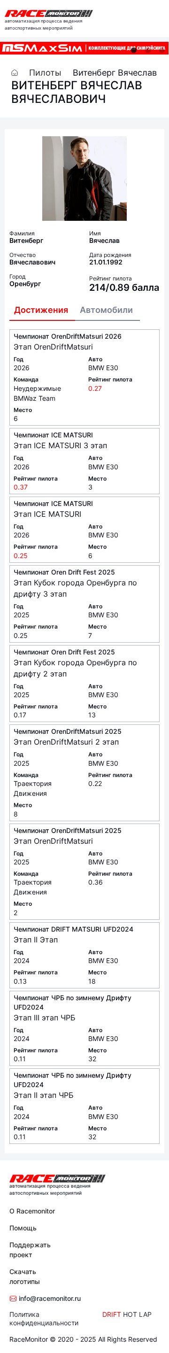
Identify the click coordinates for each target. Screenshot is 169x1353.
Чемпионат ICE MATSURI (53, 435)
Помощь (23, 1228)
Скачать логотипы (24, 1276)
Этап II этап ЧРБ (44, 1095)
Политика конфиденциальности (43, 1318)
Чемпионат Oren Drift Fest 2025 (64, 572)
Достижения (41, 310)
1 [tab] (133, 50)
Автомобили (106, 310)
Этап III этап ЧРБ (45, 1017)
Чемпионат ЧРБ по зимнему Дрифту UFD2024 (72, 1002)
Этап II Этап (36, 939)
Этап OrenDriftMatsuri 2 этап (66, 741)
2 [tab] (148, 50)
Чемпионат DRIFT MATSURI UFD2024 (73, 929)
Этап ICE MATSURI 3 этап (60, 445)
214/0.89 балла (124, 287)
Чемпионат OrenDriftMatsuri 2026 (68, 336)
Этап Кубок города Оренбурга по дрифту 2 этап (75, 668)
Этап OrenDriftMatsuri (53, 346)
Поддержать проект (30, 1250)
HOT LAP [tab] (137, 1314)
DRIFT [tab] (111, 1314)
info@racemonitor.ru (49, 1298)
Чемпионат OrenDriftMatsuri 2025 (68, 731)
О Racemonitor (32, 1211)
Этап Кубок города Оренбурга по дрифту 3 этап (75, 588)
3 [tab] (162, 50)
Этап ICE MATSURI (47, 514)
